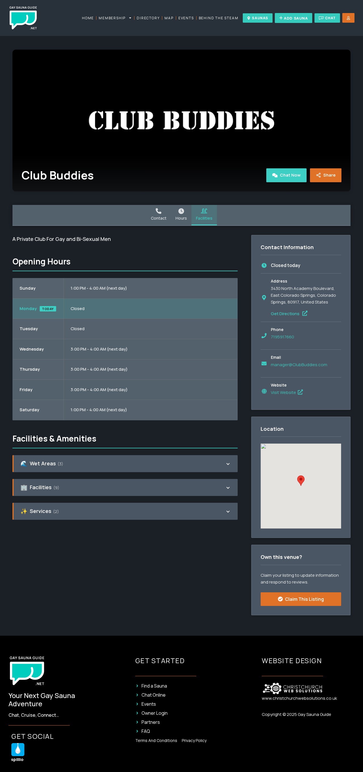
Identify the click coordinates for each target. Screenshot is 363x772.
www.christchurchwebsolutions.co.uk (299, 698)
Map (168, 18)
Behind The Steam (219, 18)
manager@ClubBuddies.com (299, 365)
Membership (112, 18)
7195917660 (282, 337)
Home (88, 18)
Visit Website (284, 392)
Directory (148, 18)
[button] (301, 480)
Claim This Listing (304, 599)
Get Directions (285, 314)
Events (186, 18)
